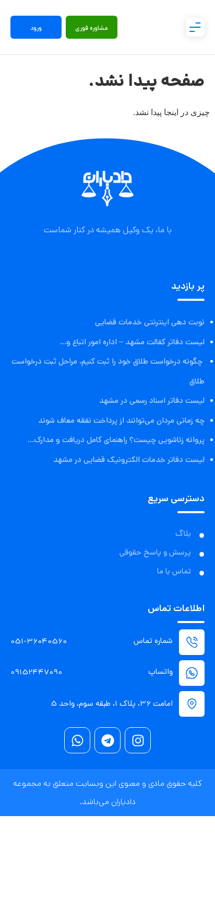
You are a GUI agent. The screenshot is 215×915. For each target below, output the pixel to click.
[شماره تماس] (192, 642)
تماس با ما (174, 572)
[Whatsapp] (77, 740)
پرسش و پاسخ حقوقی (155, 553)
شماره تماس (153, 641)
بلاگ (183, 534)
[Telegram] (107, 740)
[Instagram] (138, 740)
